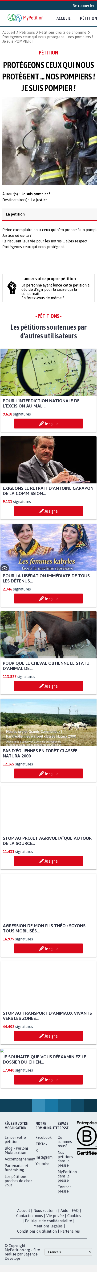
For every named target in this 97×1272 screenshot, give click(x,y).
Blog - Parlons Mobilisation (16, 1197)
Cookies (74, 1262)
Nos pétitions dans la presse (65, 1205)
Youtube (42, 1210)
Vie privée (55, 1262)
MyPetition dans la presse (67, 1222)
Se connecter (84, 5)
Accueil (64, 18)
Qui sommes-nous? (65, 1188)
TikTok (42, 1191)
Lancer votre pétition (15, 1186)
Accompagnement (20, 1206)
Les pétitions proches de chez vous (18, 1227)
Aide (64, 1257)
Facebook (44, 1184)
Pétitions (27, 32)
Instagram (44, 1204)
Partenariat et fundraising (16, 1214)
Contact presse (64, 1235)
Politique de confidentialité (48, 1267)
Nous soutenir (45, 1257)
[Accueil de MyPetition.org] (26, 18)
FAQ (75, 1257)
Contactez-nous (29, 1262)
